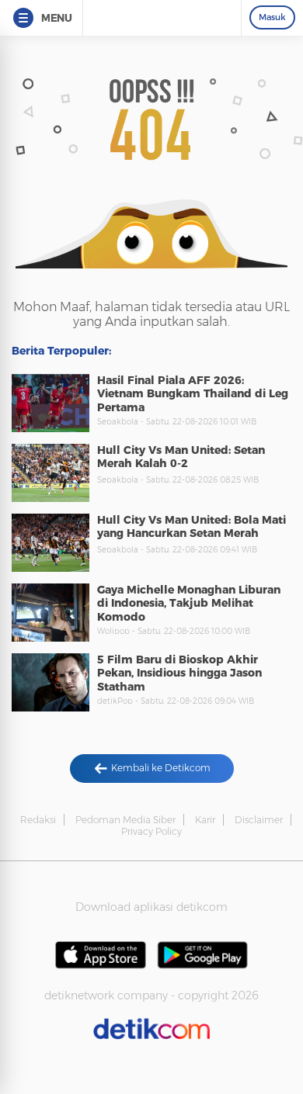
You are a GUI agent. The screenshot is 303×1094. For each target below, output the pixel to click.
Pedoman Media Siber (125, 820)
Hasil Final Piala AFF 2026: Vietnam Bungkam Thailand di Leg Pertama (192, 393)
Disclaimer (259, 820)
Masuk (272, 17)
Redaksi (38, 820)
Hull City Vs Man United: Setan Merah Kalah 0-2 (181, 457)
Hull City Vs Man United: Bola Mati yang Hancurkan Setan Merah (191, 527)
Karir (205, 820)
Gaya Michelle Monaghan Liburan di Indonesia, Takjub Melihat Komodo (188, 603)
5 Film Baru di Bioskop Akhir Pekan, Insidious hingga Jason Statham (179, 673)
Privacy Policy (151, 831)
